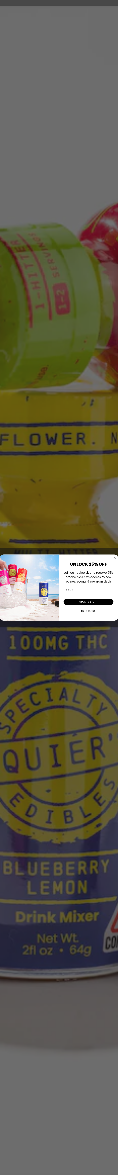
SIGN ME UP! (88, 601)
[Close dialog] (115, 558)
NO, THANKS (88, 611)
